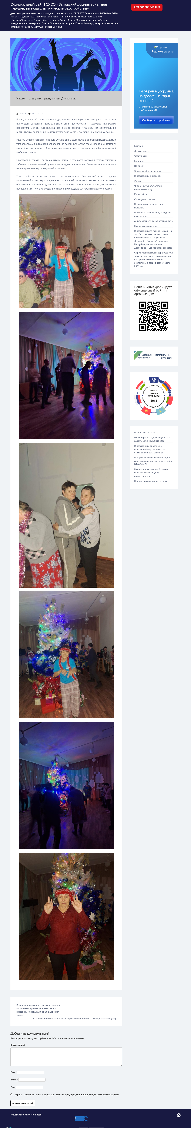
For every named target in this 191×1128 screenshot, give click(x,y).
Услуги (137, 180)
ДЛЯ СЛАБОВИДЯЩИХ (147, 7)
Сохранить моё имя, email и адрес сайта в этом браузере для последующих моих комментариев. (66, 1094)
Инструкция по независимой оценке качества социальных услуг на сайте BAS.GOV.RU (153, 461)
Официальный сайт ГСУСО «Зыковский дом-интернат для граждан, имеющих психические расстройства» (58, 6)
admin (23, 113)
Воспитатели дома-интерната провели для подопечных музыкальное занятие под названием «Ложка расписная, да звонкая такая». (38, 1010)
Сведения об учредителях (147, 170)
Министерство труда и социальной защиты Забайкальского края (152, 439)
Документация (141, 150)
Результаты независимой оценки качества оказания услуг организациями (151, 472)
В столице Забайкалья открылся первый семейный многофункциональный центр (74, 1018)
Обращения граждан (144, 199)
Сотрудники (140, 155)
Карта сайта (140, 194)
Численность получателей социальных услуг (148, 187)
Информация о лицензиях (147, 175)
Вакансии (139, 165)
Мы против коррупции (145, 225)
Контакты (139, 160)
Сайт (13, 1087)
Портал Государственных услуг (150, 480)
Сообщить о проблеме (156, 120)
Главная (138, 145)
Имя (13, 1072)
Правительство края (144, 432)
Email (14, 1079)
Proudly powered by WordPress (25, 1114)
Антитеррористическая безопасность (153, 220)
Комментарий (17, 1045)
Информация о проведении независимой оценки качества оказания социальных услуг (149, 449)
